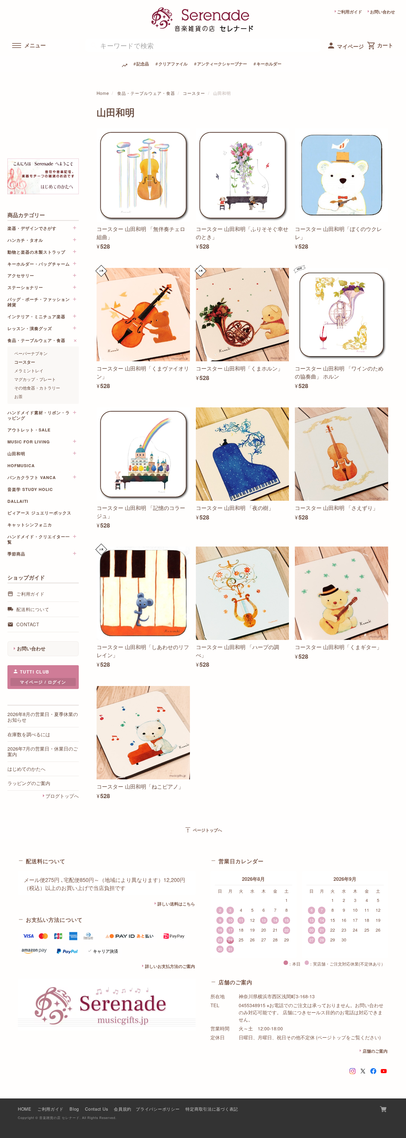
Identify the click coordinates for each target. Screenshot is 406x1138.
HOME (25, 1109)
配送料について (32, 609)
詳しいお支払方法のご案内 (170, 966)
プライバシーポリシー (158, 1109)
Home (103, 93)
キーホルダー (268, 64)
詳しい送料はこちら (176, 904)
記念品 (142, 64)
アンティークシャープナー (222, 64)
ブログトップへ (62, 795)
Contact (27, 624)
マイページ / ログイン (43, 682)
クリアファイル (173, 64)
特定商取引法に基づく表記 (211, 1109)
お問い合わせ (382, 12)
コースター (194, 93)
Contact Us (96, 1109)
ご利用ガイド (349, 12)
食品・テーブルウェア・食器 (146, 93)
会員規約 (122, 1109)
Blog (74, 1109)
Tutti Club (34, 672)
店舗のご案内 (375, 1051)
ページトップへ (203, 830)
